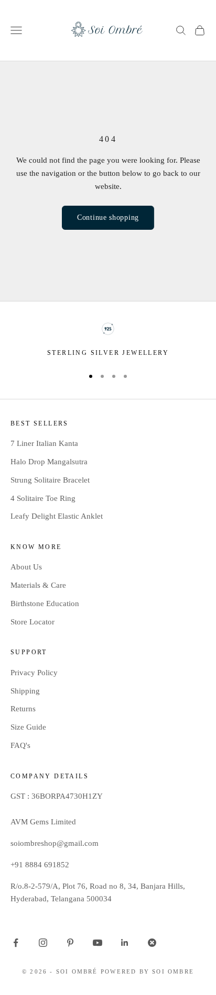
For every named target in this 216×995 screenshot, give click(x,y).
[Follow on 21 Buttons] (152, 942)
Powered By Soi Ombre (147, 971)
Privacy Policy (34, 672)
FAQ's (20, 745)
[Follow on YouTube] (97, 942)
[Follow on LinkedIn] (125, 942)
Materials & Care (38, 585)
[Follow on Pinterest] (70, 942)
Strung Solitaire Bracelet (50, 480)
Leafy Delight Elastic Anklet (56, 516)
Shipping (25, 691)
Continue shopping (108, 217)
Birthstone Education (44, 603)
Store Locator (32, 622)
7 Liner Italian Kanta (44, 443)
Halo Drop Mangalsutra (49, 461)
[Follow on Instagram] (43, 942)
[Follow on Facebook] (15, 942)
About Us (26, 567)
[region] (108, 340)
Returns (23, 709)
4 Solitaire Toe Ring (42, 498)
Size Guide (28, 727)
